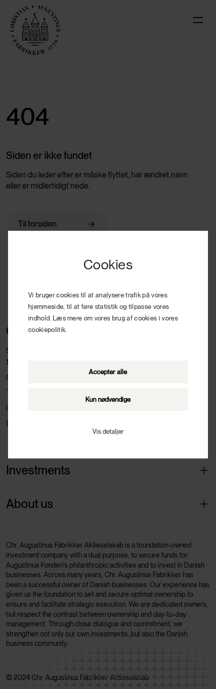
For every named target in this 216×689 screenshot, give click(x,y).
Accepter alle (108, 372)
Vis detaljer (108, 431)
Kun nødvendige (108, 399)
